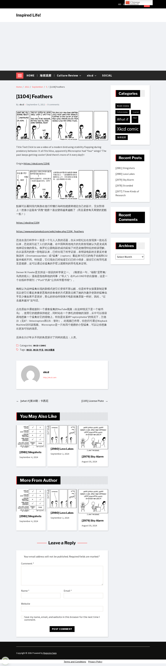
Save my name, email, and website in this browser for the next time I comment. (62, 618)
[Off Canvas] (19, 76)
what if (122, 119)
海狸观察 (46, 75)
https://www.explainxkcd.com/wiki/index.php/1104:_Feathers (50, 231)
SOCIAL (107, 75)
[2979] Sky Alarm (93, 456)
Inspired (136, 112)
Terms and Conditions (75, 661)
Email (68, 590)
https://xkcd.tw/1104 (27, 222)
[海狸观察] (124, 4)
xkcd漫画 (49, 350)
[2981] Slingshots (30, 452)
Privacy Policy (95, 661)
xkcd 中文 (38, 350)
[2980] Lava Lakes (62, 448)
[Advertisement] (83, 46)
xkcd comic (39, 346)
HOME (31, 75)
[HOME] (119, 4)
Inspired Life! (28, 15)
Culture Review (67, 75)
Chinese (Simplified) (133, 3)
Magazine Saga (50, 653)
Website (25, 603)
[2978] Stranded (124, 185)
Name (25, 590)
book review (123, 105)
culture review (122, 112)
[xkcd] (30, 374)
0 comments (53, 104)
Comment (27, 563)
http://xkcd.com (49, 377)
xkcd (90, 75)
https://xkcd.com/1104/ (37, 163)
